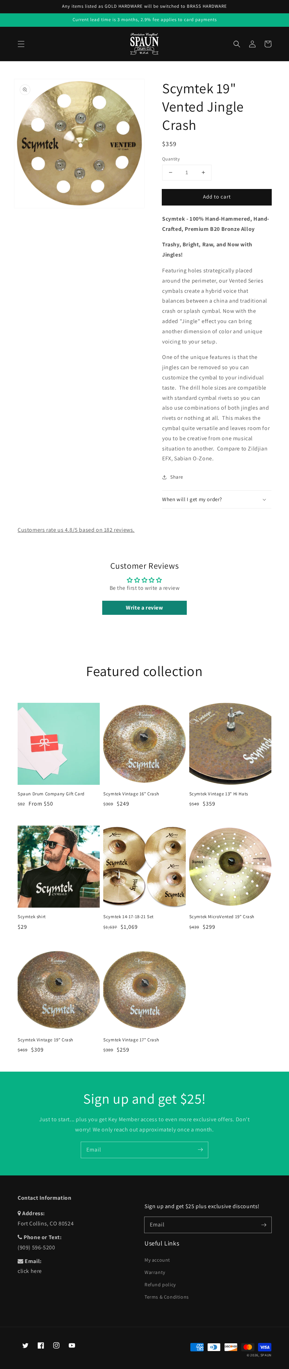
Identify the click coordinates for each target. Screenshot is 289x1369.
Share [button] (176, 477)
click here (30, 1271)
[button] (21, 44)
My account (157, 1260)
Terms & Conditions (166, 1297)
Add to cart (217, 196)
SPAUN (266, 1355)
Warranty (154, 1272)
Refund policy (160, 1284)
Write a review (144, 607)
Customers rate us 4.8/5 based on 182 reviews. (76, 530)
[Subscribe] (200, 1149)
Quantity (171, 159)
